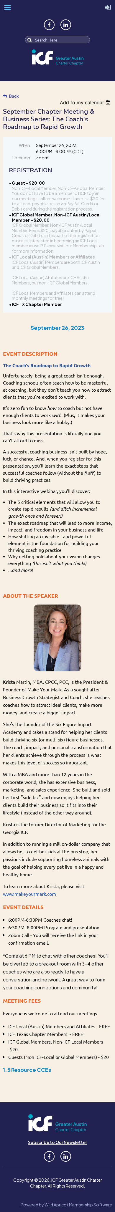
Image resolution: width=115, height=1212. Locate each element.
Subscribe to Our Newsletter (57, 1142)
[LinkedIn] (65, 24)
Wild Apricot (56, 1204)
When (24, 145)
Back (14, 96)
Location (21, 157)
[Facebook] (49, 24)
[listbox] (86, 102)
